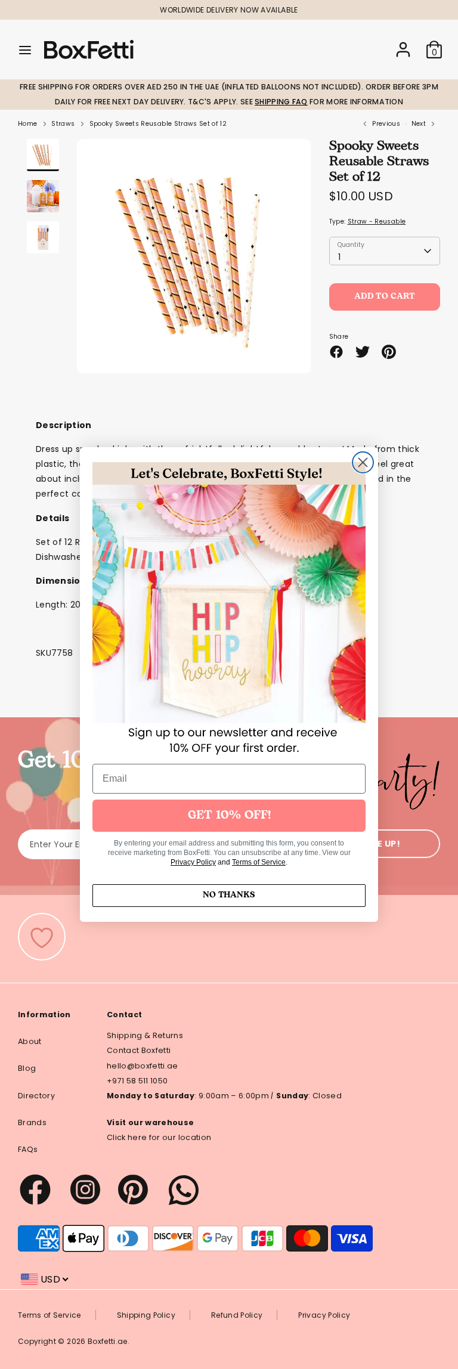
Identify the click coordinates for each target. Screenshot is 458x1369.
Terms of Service (259, 862)
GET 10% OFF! (229, 816)
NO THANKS (229, 895)
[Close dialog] (362, 462)
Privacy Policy (193, 862)
